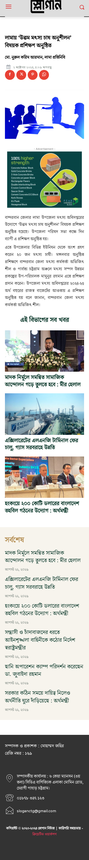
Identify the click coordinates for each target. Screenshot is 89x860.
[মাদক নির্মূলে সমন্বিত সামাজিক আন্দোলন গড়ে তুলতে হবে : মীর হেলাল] (44, 351)
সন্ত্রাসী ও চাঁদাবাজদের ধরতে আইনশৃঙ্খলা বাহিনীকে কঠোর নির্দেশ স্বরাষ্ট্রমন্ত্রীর (40, 640)
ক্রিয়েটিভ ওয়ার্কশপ (44, 834)
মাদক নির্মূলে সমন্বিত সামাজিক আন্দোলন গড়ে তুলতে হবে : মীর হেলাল (43, 381)
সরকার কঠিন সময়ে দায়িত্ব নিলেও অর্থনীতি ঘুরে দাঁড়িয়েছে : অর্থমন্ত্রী (37, 697)
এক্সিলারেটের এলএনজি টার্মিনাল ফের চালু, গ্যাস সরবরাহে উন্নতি (41, 444)
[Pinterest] (33, 75)
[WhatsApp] (44, 75)
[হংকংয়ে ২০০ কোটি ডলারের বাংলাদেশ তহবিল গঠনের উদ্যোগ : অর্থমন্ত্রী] (44, 477)
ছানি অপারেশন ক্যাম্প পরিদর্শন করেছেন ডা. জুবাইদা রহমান (44, 670)
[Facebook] (10, 75)
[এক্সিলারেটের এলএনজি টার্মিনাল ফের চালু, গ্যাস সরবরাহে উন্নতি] (44, 414)
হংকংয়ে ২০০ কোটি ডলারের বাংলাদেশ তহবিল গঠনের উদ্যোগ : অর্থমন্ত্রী (42, 507)
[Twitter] (21, 75)
